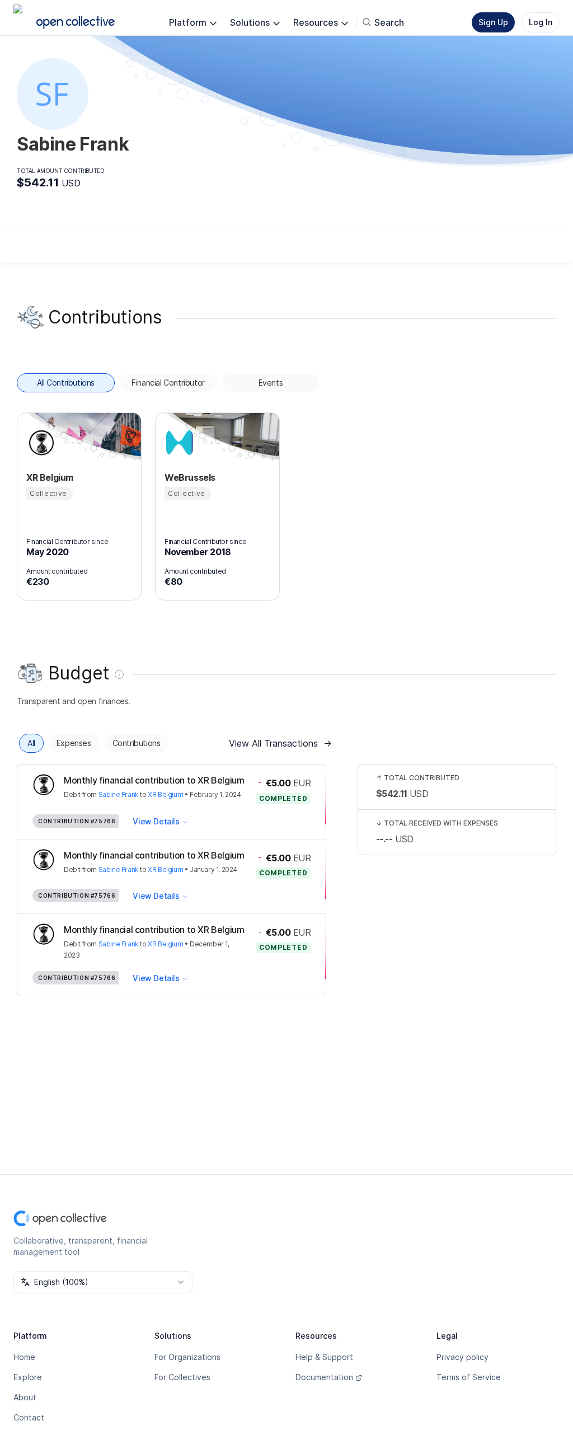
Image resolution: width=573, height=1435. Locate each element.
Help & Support (324, 1357)
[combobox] (102, 1282)
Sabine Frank (118, 794)
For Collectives (182, 1377)
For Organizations (187, 1357)
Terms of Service (468, 1377)
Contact (28, 1417)
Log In (540, 22)
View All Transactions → (280, 743)
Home (24, 1357)
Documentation (324, 1377)
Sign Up (493, 22)
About (24, 1397)
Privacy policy (462, 1357)
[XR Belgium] (39, 442)
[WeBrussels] (178, 442)
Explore (27, 1377)
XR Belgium (165, 794)
